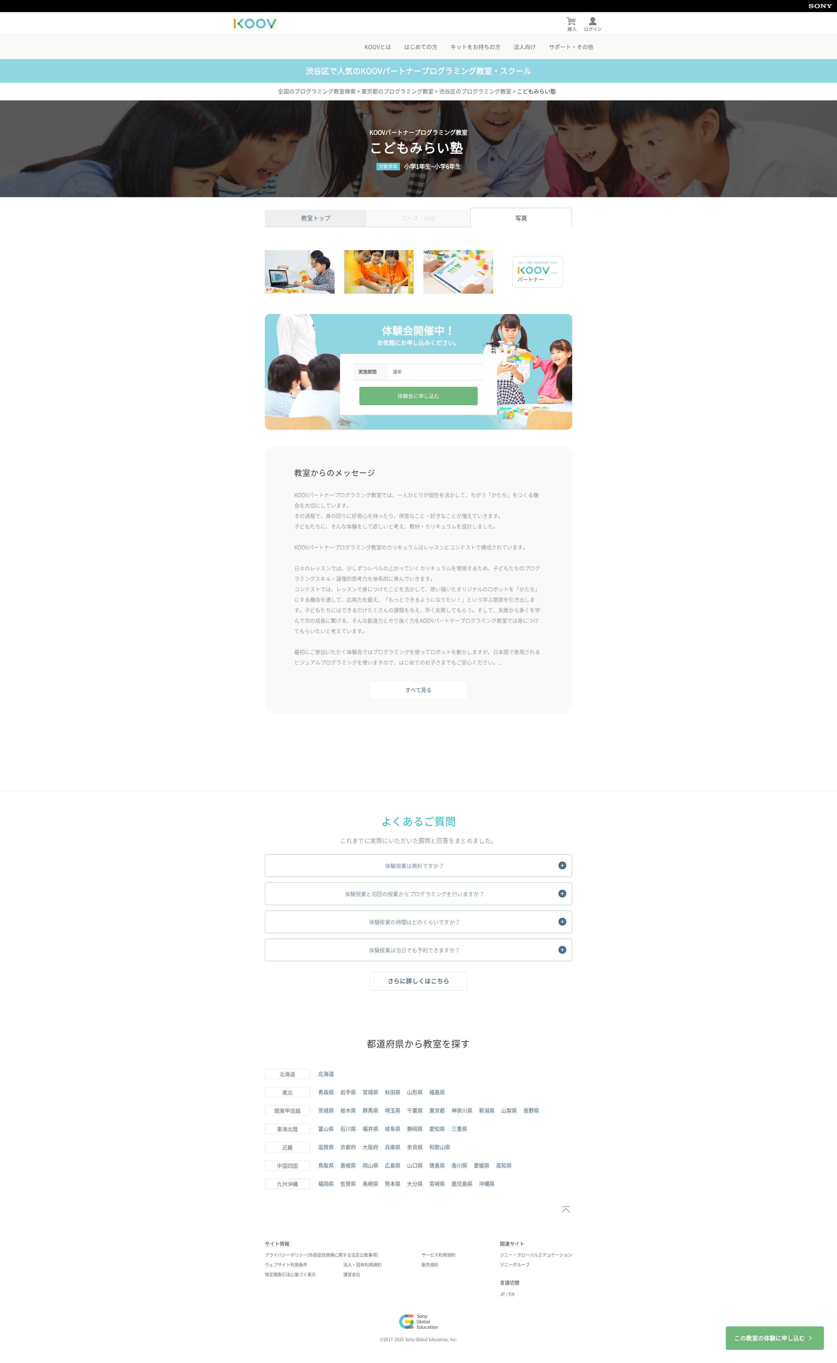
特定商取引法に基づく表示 (290, 1274)
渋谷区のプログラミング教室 (475, 91)
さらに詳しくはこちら (419, 981)
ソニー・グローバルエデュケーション (536, 1255)
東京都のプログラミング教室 (397, 91)
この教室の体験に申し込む (769, 1338)
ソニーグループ (515, 1265)
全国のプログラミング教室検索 (317, 91)
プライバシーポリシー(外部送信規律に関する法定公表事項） (323, 1255)
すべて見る (418, 690)
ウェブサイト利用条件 (286, 1265)
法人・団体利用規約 (362, 1265)
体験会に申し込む (418, 396)
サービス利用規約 (438, 1255)
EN (511, 1294)
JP (502, 1294)
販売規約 (429, 1265)
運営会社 (351, 1274)
